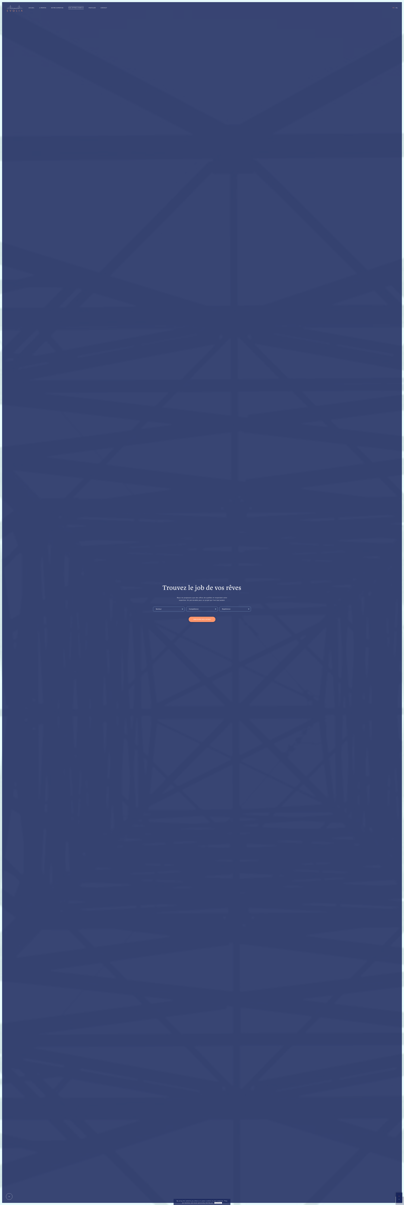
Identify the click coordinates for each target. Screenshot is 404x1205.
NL (397, 8)
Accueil (31, 8)
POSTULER (92, 8)
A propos (42, 8)
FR (393, 8)
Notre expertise (57, 8)
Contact (104, 8)
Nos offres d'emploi (76, 8)
